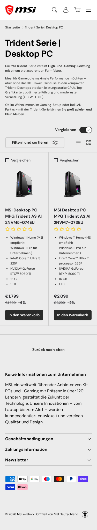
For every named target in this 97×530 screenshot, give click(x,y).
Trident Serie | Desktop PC (44, 27)
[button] (77, 10)
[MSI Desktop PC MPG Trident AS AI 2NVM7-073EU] (73, 184)
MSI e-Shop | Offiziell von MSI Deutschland (47, 514)
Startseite (12, 27)
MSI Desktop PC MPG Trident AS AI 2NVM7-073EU (72, 216)
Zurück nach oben (48, 349)
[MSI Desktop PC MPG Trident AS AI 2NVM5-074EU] (24, 184)
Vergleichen (65, 129)
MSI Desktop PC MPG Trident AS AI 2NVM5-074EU (23, 216)
